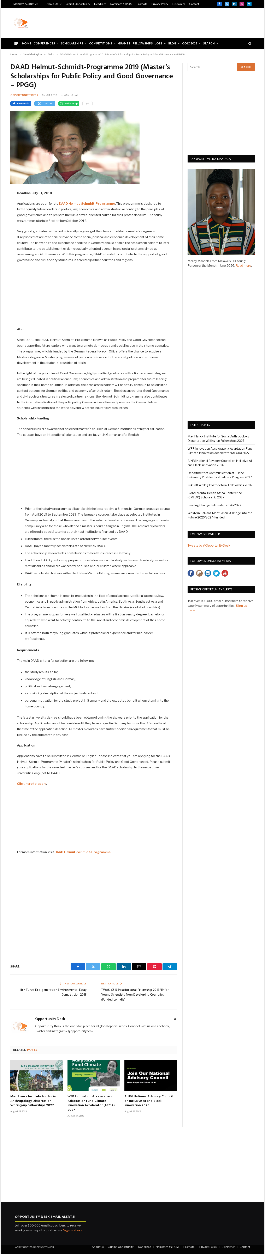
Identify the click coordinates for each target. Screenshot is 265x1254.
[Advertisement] (176, 22)
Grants (124, 43)
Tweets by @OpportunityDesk (209, 545)
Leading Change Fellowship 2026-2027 (214, 505)
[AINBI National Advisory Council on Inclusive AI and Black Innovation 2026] (150, 1075)
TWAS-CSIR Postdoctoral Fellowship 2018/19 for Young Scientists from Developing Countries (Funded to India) (135, 995)
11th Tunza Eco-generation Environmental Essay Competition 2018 (53, 992)
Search (209, 43)
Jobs (158, 43)
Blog (172, 43)
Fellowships (143, 43)
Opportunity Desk (24, 95)
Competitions (100, 43)
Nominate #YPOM (121, 4)
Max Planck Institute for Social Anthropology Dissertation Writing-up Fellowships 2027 (33, 1101)
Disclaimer (178, 4)
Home (26, 43)
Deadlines (100, 4)
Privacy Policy (160, 4)
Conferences (44, 43)
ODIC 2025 (189, 43)
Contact (194, 4)
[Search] (250, 43)
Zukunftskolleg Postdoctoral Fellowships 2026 (220, 485)
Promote (142, 4)
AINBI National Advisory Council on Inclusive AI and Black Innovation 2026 (148, 1101)
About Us (52, 4)
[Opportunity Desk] (20, 23)
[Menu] (16, 43)
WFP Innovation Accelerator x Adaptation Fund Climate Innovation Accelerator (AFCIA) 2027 (91, 1103)
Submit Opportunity (78, 4)
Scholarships (72, 43)
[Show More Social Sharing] (87, 103)
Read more (243, 266)
